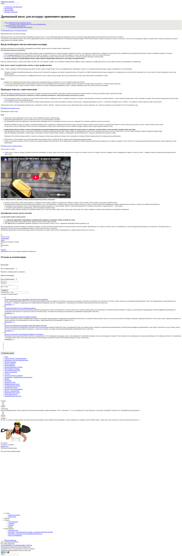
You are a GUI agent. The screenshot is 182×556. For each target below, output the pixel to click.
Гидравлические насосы (12, 386)
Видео (10, 527)
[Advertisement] (15, 482)
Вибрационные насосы (12, 384)
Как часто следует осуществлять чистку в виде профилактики (27, 24)
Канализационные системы (13, 367)
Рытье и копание (10, 363)
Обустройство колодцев (12, 370)
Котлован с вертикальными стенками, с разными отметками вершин (30, 532)
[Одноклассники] (6, 552)
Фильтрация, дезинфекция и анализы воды (18, 377)
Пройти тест (5, 446)
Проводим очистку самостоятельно (15, 25)
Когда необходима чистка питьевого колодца (18, 22)
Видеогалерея (9, 10)
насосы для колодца (15, 93)
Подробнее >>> (10, 304)
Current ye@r (5, 292)
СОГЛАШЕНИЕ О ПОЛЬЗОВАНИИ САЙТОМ (16, 545)
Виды (6, 357)
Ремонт (7, 379)
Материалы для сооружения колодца (16, 360)
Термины (11, 523)
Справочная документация (13, 7)
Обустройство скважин (12, 368)
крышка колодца (13, 55)
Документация (13, 522)
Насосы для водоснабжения (13, 389)
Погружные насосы (11, 394)
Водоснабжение (10, 365)
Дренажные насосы (11, 387)
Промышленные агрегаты (13, 396)
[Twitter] (4, 552)
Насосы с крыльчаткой (12, 391)
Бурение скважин (10, 362)
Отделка (7, 374)
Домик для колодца (11, 372)
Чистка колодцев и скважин (14, 375)
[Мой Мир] (8, 552)
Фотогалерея (9, 8)
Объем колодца (13, 530)
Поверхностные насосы (12, 392)
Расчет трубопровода (15, 535)
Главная (3, 249)
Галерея (10, 525)
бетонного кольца (80, 139)
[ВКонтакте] (2, 552)
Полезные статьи (10, 382)
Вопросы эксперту (14, 515)
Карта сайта (12, 516)
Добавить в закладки (7, 1)
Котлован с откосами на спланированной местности (25, 533)
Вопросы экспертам (11, 12)
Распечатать (5, 245)
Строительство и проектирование (15, 358)
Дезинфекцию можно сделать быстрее (20, 27)
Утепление (8, 380)
